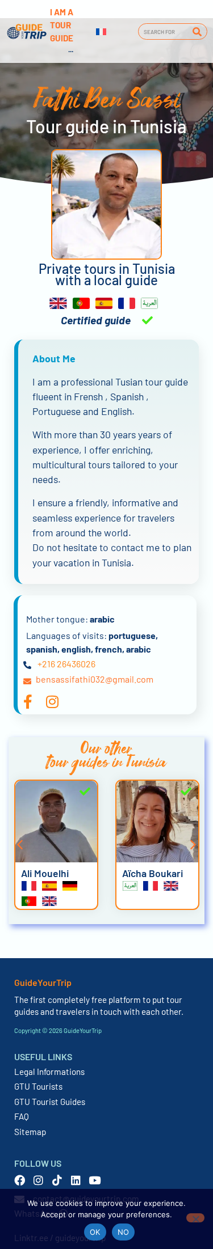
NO (124, 1232)
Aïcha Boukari (152, 873)
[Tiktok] (57, 1180)
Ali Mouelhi (45, 873)
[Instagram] (38, 1180)
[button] (20, 845)
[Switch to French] (101, 32)
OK (95, 1232)
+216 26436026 (66, 663)
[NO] (195, 1217)
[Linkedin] (75, 1180)
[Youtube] (94, 1180)
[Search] (197, 31)
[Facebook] (19, 1180)
